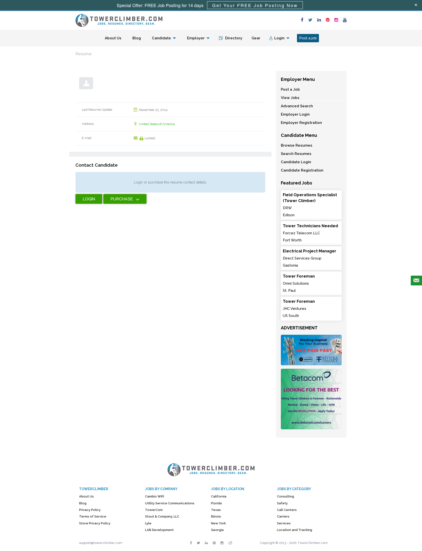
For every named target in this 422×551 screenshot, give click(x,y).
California (218, 496)
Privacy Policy (90, 510)
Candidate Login (296, 162)
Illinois (216, 516)
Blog (136, 38)
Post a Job (290, 89)
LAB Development (159, 530)
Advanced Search (297, 106)
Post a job (308, 38)
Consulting (285, 496)
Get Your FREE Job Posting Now (255, 5)
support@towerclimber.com (100, 543)
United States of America (157, 124)
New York (218, 523)
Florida (216, 503)
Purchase (122, 198)
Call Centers (287, 510)
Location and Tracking (294, 530)
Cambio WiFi (154, 496)
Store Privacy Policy (94, 523)
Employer (196, 38)
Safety (282, 503)
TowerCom (154, 510)
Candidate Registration (302, 170)
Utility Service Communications (169, 503)
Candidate (161, 38)
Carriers (283, 516)
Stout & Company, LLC (162, 516)
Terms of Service (92, 516)
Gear (256, 38)
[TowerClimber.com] (118, 19)
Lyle (148, 523)
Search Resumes (296, 153)
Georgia (217, 530)
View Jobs (290, 98)
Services (284, 523)
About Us (113, 38)
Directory (233, 38)
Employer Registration (301, 122)
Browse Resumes (296, 145)
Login (279, 38)
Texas (216, 510)
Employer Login (295, 114)
